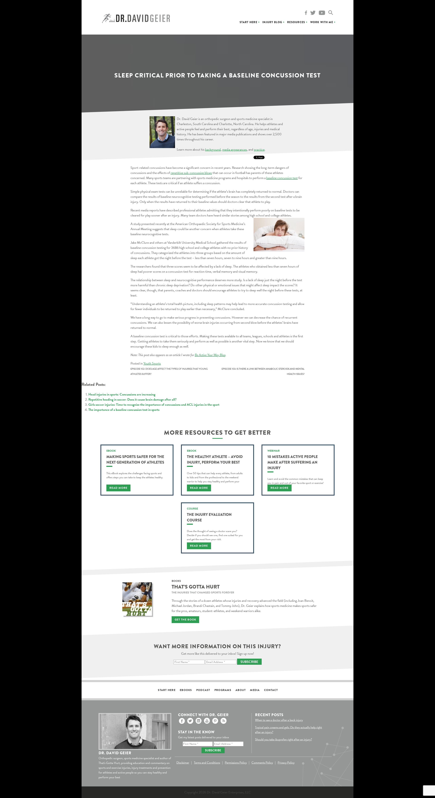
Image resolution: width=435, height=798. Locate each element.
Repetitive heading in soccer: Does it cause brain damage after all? (132, 399)
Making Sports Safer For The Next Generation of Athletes (135, 459)
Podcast (203, 690)
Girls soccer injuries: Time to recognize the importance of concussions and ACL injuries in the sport (153, 404)
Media (255, 690)
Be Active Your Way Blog (210, 354)
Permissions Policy (236, 762)
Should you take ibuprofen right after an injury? (283, 739)
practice (259, 149)
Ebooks (186, 690)
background (213, 149)
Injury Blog (272, 22)
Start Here (248, 22)
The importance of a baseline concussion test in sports (123, 409)
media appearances (234, 149)
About (241, 690)
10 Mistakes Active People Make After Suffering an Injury (292, 462)
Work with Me (321, 22)
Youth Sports (152, 363)
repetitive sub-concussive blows (191, 172)
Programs (222, 690)
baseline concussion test (282, 177)
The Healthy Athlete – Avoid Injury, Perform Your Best (215, 459)
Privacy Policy (286, 762)
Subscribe (249, 661)
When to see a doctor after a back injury (279, 720)
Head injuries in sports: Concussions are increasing (121, 394)
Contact (271, 690)
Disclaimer (182, 762)
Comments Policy (262, 762)
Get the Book (185, 620)
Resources (296, 22)
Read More (118, 488)
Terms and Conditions (207, 762)
